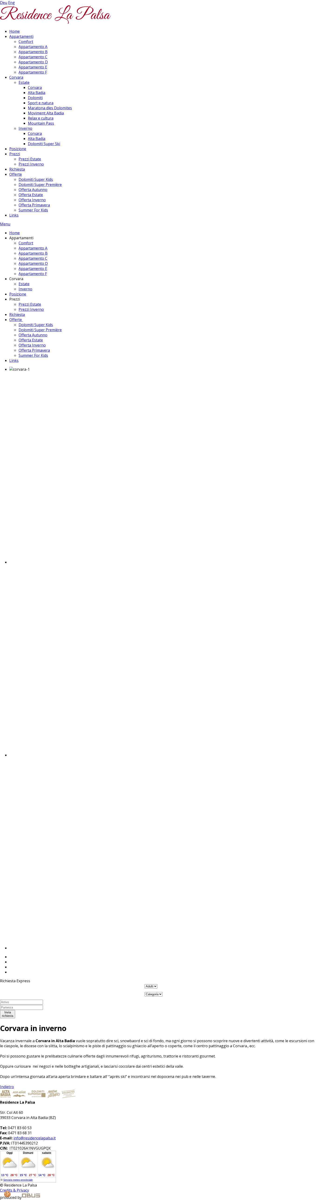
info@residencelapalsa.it (34, 1138)
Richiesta (17, 169)
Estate (24, 82)
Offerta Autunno (33, 189)
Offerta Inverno (32, 199)
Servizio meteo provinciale (18, 1179)
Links (14, 215)
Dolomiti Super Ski (44, 143)
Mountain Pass (41, 123)
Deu (3, 2)
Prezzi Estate (30, 159)
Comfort (26, 41)
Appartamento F (33, 72)
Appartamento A (33, 46)
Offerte (15, 174)
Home (14, 31)
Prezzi (14, 153)
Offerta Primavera (34, 205)
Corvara (16, 77)
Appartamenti (21, 36)
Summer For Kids (33, 210)
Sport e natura (40, 102)
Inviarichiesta (7, 1014)
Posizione (17, 148)
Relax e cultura (40, 118)
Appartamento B (33, 51)
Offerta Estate (31, 194)
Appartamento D (33, 62)
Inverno (25, 128)
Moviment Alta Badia (46, 113)
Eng (11, 2)
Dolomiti (35, 97)
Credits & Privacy (14, 1190)
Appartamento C (33, 56)
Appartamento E (33, 67)
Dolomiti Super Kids (36, 179)
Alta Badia (36, 92)
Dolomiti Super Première (40, 184)
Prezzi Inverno (31, 164)
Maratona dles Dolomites (50, 107)
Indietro (7, 1086)
